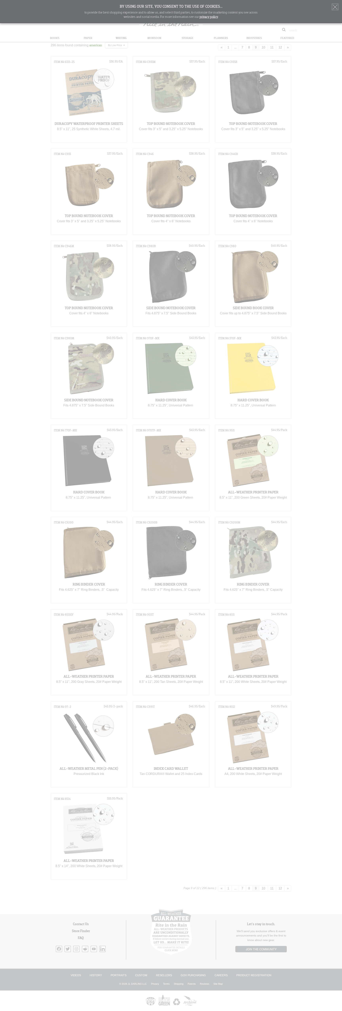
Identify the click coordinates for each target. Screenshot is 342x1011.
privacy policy (209, 17)
